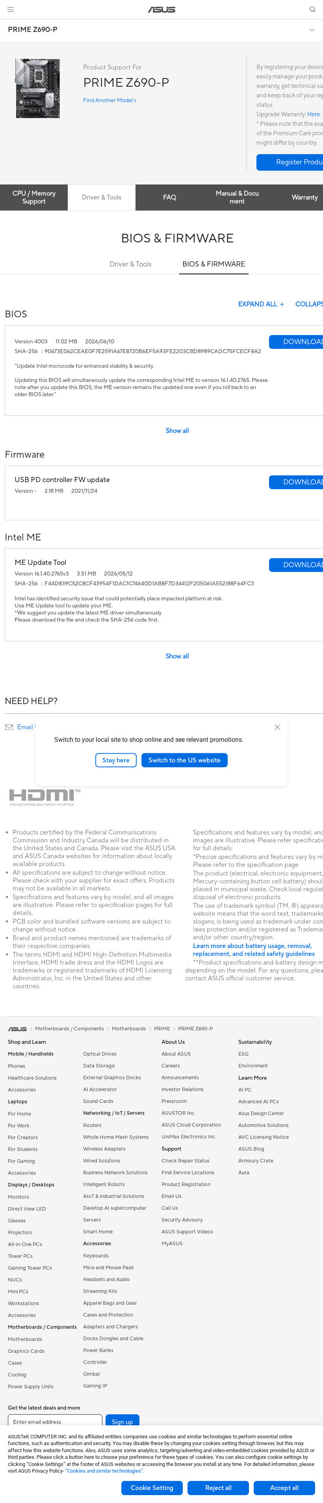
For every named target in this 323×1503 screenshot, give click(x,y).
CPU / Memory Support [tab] (34, 197)
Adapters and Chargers (110, 1327)
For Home (19, 1114)
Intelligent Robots (104, 1184)
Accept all (284, 1488)
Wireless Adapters (104, 1149)
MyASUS (172, 1243)
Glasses (17, 1221)
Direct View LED (27, 1209)
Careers (171, 1066)
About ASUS (176, 1054)
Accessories (22, 1090)
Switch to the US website (185, 760)
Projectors (20, 1232)
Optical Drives (100, 1054)
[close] (277, 727)
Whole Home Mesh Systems (116, 1137)
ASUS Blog (251, 1149)
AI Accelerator (100, 1089)
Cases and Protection (108, 1315)
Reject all (218, 1488)
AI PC (245, 1090)
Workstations (23, 1303)
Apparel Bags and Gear (110, 1303)
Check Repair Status (186, 1161)
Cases (15, 1363)
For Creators (23, 1137)
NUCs (15, 1280)
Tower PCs (20, 1256)
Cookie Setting (152, 1488)
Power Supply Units (31, 1387)
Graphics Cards (26, 1351)
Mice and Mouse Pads (108, 1268)
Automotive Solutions (263, 1125)
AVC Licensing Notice (263, 1137)
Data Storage (99, 1066)
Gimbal (91, 1374)
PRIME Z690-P (33, 30)
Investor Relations (183, 1089)
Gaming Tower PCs (30, 1268)
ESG (243, 1054)
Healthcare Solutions (32, 1078)
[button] (10, 9)
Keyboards (96, 1256)
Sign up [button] (122, 1422)
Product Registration (186, 1184)
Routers (92, 1125)
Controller (95, 1362)
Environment (253, 1066)
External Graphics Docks (112, 1078)
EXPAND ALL (257, 304)
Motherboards (25, 1339)
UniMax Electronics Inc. (189, 1137)
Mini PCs (18, 1292)
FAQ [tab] (169, 197)
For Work (19, 1126)
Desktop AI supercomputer (115, 1208)
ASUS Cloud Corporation (191, 1125)
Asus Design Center (261, 1113)
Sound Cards (98, 1101)
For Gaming (21, 1161)
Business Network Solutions (115, 1173)
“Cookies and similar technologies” (104, 1471)
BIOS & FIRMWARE (213, 264)
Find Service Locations (188, 1173)
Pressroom (174, 1101)
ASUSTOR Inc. (178, 1113)
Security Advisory (182, 1220)
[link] (162, 10)
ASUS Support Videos (187, 1232)
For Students (23, 1149)
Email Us (29, 727)
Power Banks (98, 1350)
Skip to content (9, 24)
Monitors (18, 1197)
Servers (92, 1220)
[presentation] (9, 727)
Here (313, 114)
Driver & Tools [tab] (101, 197)
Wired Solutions (101, 1161)
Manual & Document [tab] (237, 197)
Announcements (180, 1078)
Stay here (116, 760)
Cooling (17, 1375)
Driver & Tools (131, 264)
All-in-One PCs (25, 1244)
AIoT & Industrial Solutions (113, 1196)
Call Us (170, 1208)
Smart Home (98, 1232)
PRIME (162, 1029)
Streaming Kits (100, 1291)
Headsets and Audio (106, 1279)
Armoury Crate (255, 1161)
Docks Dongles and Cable (113, 1338)
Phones (16, 1066)
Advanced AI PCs (258, 1102)
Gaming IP (95, 1386)
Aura (243, 1173)
